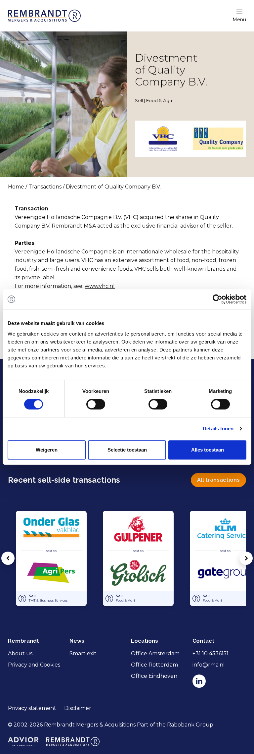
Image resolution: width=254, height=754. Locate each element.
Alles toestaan (207, 450)
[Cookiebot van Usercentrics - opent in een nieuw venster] (217, 299)
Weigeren (47, 450)
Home (16, 187)
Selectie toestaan (127, 450)
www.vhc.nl (100, 286)
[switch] (95, 404)
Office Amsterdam (155, 653)
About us (20, 653)
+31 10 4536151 (210, 653)
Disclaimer (77, 708)
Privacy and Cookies (34, 665)
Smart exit (83, 653)
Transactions (45, 187)
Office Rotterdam (154, 665)
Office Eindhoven (154, 676)
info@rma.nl (208, 665)
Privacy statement (32, 708)
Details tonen (218, 428)
